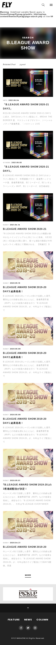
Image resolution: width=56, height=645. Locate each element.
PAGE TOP (28, 608)
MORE (28, 575)
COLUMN (42, 619)
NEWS (28, 619)
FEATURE (14, 619)
